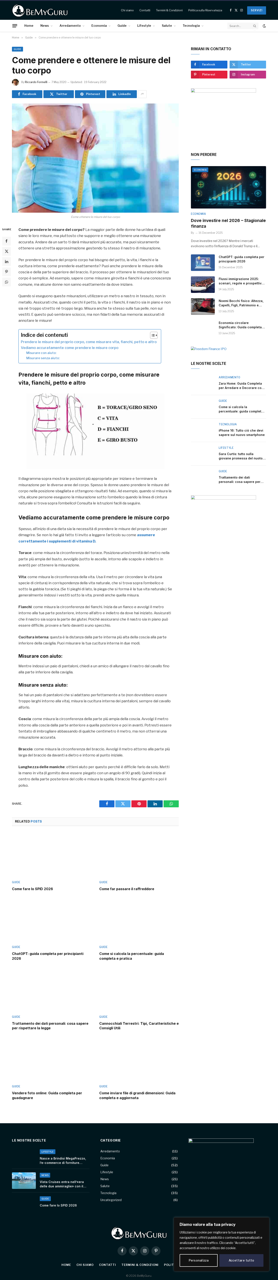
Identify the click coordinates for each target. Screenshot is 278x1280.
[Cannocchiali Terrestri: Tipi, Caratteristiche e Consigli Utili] (139, 989)
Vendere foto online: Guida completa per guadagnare (47, 1095)
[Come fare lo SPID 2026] (51, 854)
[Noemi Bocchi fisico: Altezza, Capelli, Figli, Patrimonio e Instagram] (203, 306)
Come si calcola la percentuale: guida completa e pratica (131, 956)
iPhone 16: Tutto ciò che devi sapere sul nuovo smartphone (242, 433)
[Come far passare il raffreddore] (139, 854)
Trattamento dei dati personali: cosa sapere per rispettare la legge (50, 1025)
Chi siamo (127, 10)
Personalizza (198, 1260)
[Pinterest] (6, 271)
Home (28, 25)
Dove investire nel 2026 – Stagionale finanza (228, 223)
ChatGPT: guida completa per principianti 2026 (47, 956)
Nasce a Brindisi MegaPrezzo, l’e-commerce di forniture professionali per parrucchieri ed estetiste (63, 1161)
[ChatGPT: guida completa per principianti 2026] (51, 919)
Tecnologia (191, 25)
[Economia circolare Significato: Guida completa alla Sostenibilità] (203, 328)
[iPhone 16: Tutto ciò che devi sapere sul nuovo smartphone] (203, 430)
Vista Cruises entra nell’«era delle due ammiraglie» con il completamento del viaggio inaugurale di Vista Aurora (62, 1184)
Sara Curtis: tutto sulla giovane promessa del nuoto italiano (241, 456)
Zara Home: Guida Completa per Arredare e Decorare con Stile (241, 386)
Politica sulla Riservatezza (205, 10)
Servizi (256, 10)
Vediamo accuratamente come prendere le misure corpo (69, 347)
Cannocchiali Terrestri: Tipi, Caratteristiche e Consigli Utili (139, 1025)
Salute (167, 25)
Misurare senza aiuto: (43, 358)
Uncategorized (111, 1200)
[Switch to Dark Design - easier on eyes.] (264, 26)
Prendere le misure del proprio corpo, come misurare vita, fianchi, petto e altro (89, 342)
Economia (99, 25)
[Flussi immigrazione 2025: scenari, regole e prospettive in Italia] (203, 284)
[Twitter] (6, 251)
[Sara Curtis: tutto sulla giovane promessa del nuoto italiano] (203, 454)
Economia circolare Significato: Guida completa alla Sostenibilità (240, 325)
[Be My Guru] (40, 10)
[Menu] (14, 26)
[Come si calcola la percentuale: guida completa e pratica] (139, 919)
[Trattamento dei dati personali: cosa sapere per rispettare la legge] (51, 989)
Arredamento (70, 25)
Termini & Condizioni (169, 10)
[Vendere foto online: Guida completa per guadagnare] (51, 1058)
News (44, 25)
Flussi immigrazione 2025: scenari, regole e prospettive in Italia (241, 281)
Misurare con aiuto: (41, 353)
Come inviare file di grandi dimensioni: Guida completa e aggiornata (137, 1095)
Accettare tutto (241, 1260)
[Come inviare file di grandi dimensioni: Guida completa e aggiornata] (139, 1058)
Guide (122, 25)
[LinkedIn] (6, 261)
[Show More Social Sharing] (142, 94)
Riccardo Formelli (36, 82)
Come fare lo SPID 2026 (32, 889)
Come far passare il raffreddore (126, 889)
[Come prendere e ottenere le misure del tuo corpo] (95, 158)
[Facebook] (6, 241)
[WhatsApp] (6, 282)
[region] (221, 1244)
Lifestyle (144, 25)
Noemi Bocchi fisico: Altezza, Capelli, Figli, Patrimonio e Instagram (241, 303)
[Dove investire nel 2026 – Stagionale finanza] (228, 187)
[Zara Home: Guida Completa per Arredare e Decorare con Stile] (203, 383)
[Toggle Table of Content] (152, 335)
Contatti (144, 10)
